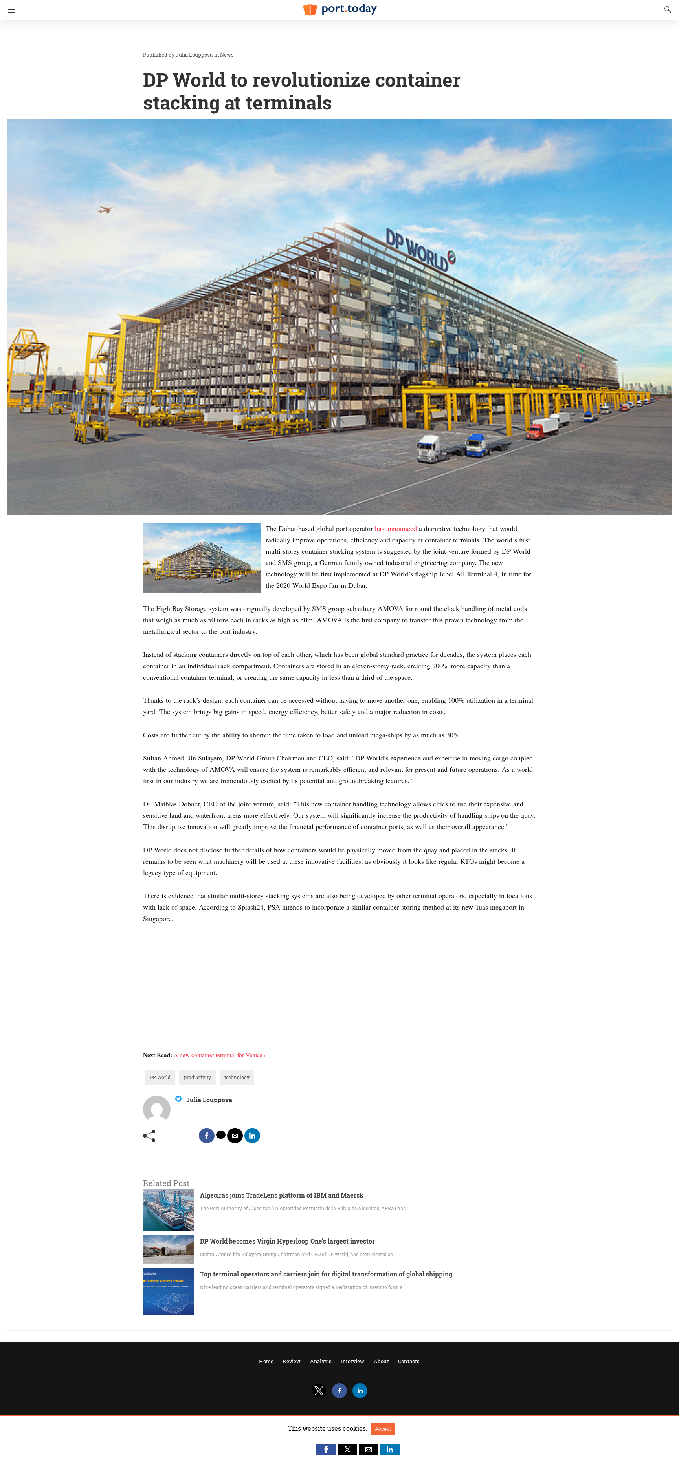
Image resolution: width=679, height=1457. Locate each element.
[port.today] (339, 6)
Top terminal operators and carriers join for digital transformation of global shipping (326, 1274)
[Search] (666, 9)
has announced (396, 528)
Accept (383, 1429)
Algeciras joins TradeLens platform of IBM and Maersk (281, 1195)
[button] (326, 1449)
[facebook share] (207, 1135)
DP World (160, 1077)
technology (237, 1077)
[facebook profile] (339, 1391)
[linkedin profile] (359, 1391)
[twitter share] (221, 1135)
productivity (197, 1077)
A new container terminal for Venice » (220, 1055)
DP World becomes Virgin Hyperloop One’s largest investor (287, 1241)
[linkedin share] (252, 1135)
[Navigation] (9, 10)
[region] (337, 35)
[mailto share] (235, 1135)
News (227, 54)
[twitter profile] (319, 1391)
